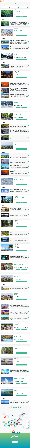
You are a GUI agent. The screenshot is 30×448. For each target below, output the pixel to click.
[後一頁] (21, 407)
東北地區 (21, 419)
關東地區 (20, 424)
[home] (2, 1)
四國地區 (9, 426)
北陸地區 (15, 419)
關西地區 (12, 420)
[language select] (26, 1)
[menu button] (29, 1)
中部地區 (15, 426)
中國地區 (9, 421)
